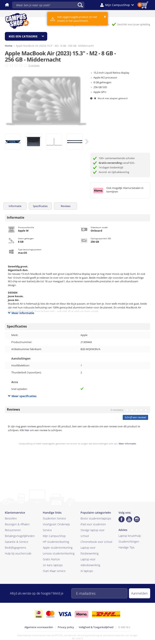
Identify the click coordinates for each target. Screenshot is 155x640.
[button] (116, 5)
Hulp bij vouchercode (18, 553)
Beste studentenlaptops (96, 518)
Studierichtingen (128, 541)
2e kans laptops (53, 565)
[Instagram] (137, 519)
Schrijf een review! (135, 417)
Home (8, 45)
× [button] (105, 16)
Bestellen (11, 518)
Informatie (15, 206)
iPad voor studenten (93, 524)
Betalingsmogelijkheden (20, 536)
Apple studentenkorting (57, 547)
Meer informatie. (127, 443)
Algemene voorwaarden (38, 627)
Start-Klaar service (54, 571)
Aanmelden (139, 593)
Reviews (65, 206)
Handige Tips (126, 547)
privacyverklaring (90, 635)
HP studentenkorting (56, 542)
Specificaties (40, 206)
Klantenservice (15, 512)
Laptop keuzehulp (129, 536)
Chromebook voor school (96, 542)
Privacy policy (66, 627)
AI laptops (87, 571)
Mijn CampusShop (54, 536)
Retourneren (13, 530)
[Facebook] (121, 519)
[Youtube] (129, 519)
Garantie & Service (16, 542)
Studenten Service (54, 518)
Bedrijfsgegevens (15, 547)
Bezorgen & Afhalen (17, 524)
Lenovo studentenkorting (58, 553)
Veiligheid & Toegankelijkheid (96, 627)
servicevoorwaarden (114, 635)
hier (27, 430)
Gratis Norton (51, 559)
